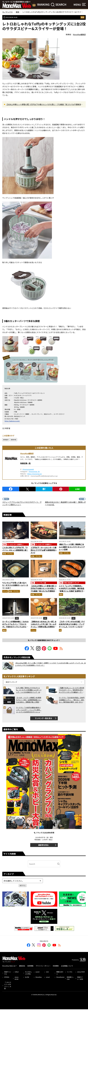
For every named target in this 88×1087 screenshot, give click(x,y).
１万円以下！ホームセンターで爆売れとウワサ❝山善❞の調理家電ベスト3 (43, 550)
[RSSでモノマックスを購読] (59, 945)
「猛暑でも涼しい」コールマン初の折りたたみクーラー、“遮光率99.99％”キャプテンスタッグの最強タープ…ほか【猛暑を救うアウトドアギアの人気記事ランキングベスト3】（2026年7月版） (71, 690)
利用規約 (56, 966)
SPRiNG (6, 977)
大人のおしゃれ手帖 (28, 973)
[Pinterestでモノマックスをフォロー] (44, 650)
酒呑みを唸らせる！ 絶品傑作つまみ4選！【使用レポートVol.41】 (65, 503)
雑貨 (82, 17)
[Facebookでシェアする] (10, 489)
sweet (38, 972)
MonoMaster (60, 977)
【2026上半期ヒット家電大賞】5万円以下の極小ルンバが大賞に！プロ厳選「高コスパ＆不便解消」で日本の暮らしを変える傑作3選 (44, 104)
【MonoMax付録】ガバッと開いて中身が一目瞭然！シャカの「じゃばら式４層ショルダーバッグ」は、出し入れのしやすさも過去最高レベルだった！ (50, 664)
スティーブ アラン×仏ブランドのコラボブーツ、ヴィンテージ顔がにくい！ (21, 503)
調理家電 (13, 440)
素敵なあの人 (59, 973)
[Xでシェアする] (27, 489)
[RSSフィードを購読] (61, 650)
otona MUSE (16, 978)
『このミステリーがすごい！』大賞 (7, 985)
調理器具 (6, 440)
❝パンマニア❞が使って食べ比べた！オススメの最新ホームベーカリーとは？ (15, 585)
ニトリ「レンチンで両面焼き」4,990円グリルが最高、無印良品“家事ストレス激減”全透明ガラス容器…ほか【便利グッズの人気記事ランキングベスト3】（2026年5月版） (72, 592)
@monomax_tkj (34, 471)
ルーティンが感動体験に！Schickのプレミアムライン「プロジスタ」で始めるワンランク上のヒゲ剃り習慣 (15, 625)
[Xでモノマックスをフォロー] (32, 650)
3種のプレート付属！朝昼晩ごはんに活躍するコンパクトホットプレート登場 (72, 547)
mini (47, 972)
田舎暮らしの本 (70, 978)
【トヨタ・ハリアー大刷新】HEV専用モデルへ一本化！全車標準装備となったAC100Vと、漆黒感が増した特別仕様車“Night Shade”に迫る (28, 699)
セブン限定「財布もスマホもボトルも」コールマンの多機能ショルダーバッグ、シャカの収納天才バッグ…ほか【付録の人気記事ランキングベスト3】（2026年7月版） (28, 690)
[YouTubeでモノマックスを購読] (55, 650)
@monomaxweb (28, 469)
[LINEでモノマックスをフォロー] (50, 650)
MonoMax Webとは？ (9, 966)
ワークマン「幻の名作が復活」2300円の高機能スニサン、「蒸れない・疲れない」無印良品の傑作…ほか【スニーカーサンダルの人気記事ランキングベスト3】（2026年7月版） (71, 699)
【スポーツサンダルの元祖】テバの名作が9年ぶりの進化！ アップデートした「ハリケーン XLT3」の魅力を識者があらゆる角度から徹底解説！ (72, 626)
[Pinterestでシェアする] (60, 489)
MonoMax (39, 977)
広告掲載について (67, 966)
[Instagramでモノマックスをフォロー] (38, 650)
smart (48, 977)
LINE (77, 489)
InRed (16, 972)
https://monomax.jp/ (34, 474)
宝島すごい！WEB (80, 978)
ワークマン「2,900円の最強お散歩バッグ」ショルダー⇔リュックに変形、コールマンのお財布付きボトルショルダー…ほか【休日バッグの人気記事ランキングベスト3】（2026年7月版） (28, 709)
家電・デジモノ (8, 554)
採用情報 (30, 966)
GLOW (27, 977)
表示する (23, 885)
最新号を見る (43, 845)
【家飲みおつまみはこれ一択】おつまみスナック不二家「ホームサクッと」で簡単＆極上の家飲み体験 (43, 625)
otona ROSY (81, 972)
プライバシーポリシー (43, 966)
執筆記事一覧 (25, 463)
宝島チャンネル (7, 973)
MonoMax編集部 (27, 453)
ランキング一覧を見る (43, 718)
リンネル (69, 972)
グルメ (5, 591)
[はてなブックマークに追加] (44, 489)
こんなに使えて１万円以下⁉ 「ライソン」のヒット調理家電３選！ (15, 548)
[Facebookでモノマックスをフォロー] (27, 650)
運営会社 (22, 966)
